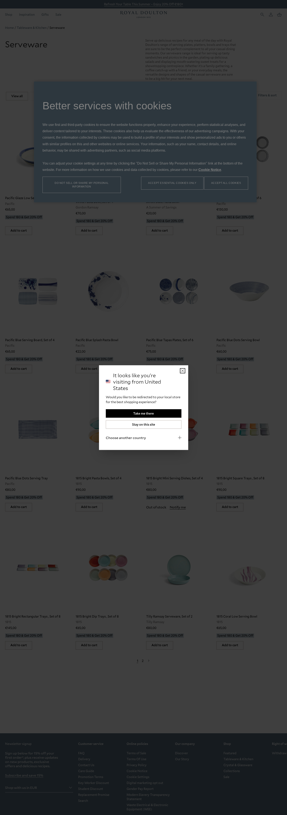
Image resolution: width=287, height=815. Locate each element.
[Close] (182, 371)
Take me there (143, 413)
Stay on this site (143, 424)
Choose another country (126, 437)
